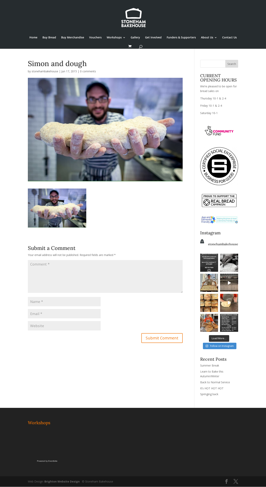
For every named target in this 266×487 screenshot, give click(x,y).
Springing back (209, 394)
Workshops (114, 37)
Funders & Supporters (181, 37)
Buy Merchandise (72, 37)
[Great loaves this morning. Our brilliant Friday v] (209, 323)
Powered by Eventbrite (47, 461)
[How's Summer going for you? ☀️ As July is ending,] (229, 323)
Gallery (135, 37)
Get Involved (153, 37)
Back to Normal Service (215, 382)
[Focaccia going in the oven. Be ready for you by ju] (209, 283)
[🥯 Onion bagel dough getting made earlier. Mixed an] (229, 303)
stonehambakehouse (45, 71)
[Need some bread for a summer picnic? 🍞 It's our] (209, 303)
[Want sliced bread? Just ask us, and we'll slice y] (229, 283)
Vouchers (95, 37)
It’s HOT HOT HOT (212, 388)
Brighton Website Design (62, 481)
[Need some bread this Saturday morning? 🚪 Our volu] (229, 263)
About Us (207, 37)
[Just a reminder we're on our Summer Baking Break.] (209, 263)
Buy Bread (49, 37)
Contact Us (229, 37)
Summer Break (209, 365)
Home (33, 37)
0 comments (88, 71)
